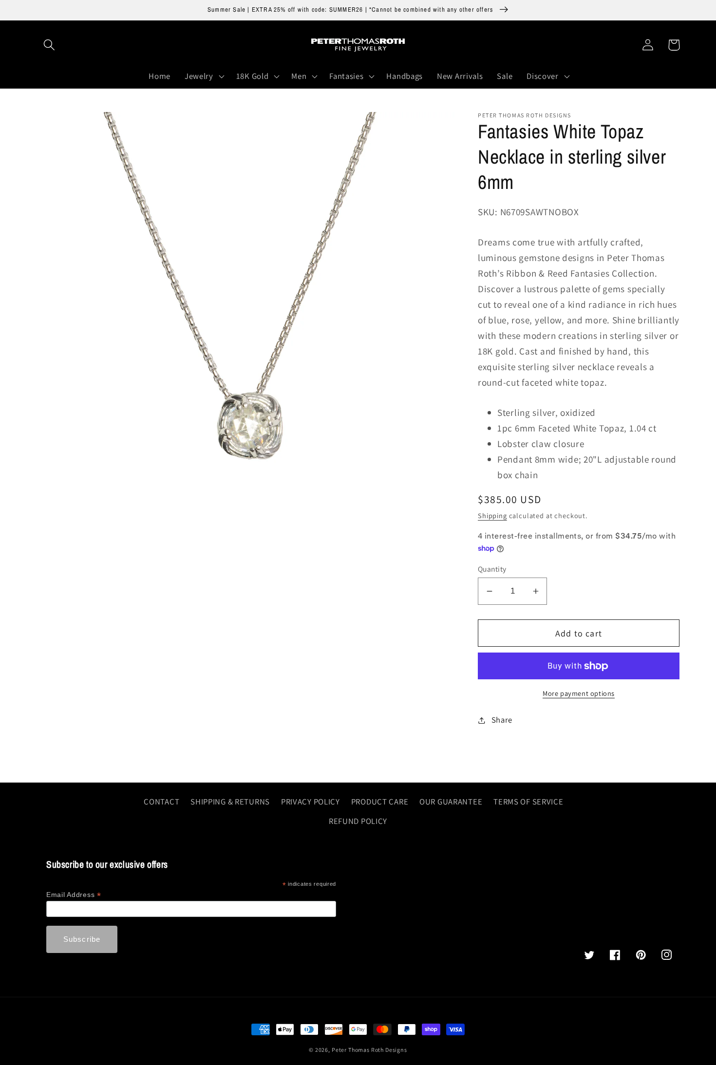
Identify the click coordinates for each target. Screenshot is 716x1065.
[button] (49, 45)
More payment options (579, 693)
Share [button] (501, 719)
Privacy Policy (310, 801)
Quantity (492, 569)
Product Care (380, 801)
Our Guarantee (450, 801)
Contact (161, 801)
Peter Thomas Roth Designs (369, 1049)
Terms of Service (528, 801)
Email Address (73, 894)
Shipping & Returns (230, 801)
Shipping (492, 515)
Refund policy (358, 821)
